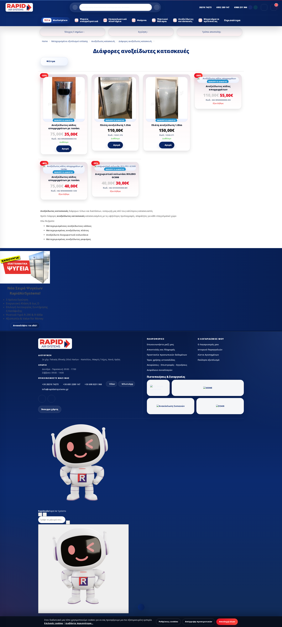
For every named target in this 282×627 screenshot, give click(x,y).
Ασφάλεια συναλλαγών (159, 370)
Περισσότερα (232, 20)
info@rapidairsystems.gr (55, 389)
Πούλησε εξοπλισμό (208, 359)
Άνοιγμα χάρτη (49, 409)
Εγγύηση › (143, 31)
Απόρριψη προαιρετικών (198, 621)
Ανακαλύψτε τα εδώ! (25, 325)
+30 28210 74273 (50, 384)
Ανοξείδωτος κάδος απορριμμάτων (218, 88)
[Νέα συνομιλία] (40, 514)
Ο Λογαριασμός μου (208, 344)
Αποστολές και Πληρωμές (161, 349)
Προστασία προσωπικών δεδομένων (167, 354)
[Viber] (250, 7)
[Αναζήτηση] (157, 7)
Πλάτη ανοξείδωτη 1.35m (115, 125)
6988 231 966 (240, 7)
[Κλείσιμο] (45, 514)
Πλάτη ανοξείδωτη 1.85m (166, 125)
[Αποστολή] (68, 522)
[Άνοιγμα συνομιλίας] (83, 568)
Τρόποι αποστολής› (211, 31)
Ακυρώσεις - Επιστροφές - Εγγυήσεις (167, 364)
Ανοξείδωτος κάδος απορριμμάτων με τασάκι (64, 127)
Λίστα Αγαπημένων (208, 354)
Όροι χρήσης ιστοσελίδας (161, 359)
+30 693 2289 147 (71, 384)
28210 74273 (205, 7)
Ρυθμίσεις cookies (168, 621)
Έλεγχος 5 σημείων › (74, 31)
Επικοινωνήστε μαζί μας (160, 344)
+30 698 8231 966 (93, 384)
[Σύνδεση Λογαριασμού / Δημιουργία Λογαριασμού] (264, 7)
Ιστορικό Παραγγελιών (210, 349)
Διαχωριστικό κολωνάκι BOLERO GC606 (115, 176)
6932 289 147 (222, 7)
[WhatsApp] (256, 7)
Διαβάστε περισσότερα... (79, 623)
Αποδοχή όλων (227, 621)
